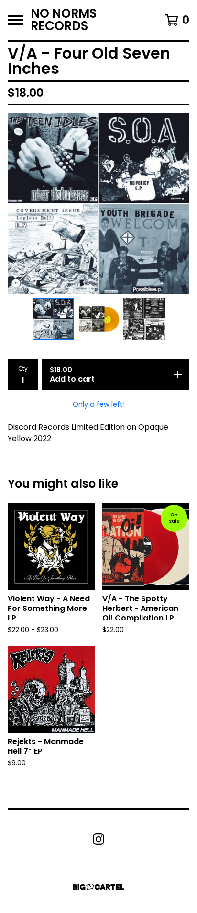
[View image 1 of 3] (53, 319)
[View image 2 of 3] (99, 319)
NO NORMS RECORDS (64, 20)
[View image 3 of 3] (144, 319)
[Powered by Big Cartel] (98, 887)
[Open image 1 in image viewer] (98, 203)
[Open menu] (15, 20)
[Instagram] (98, 839)
